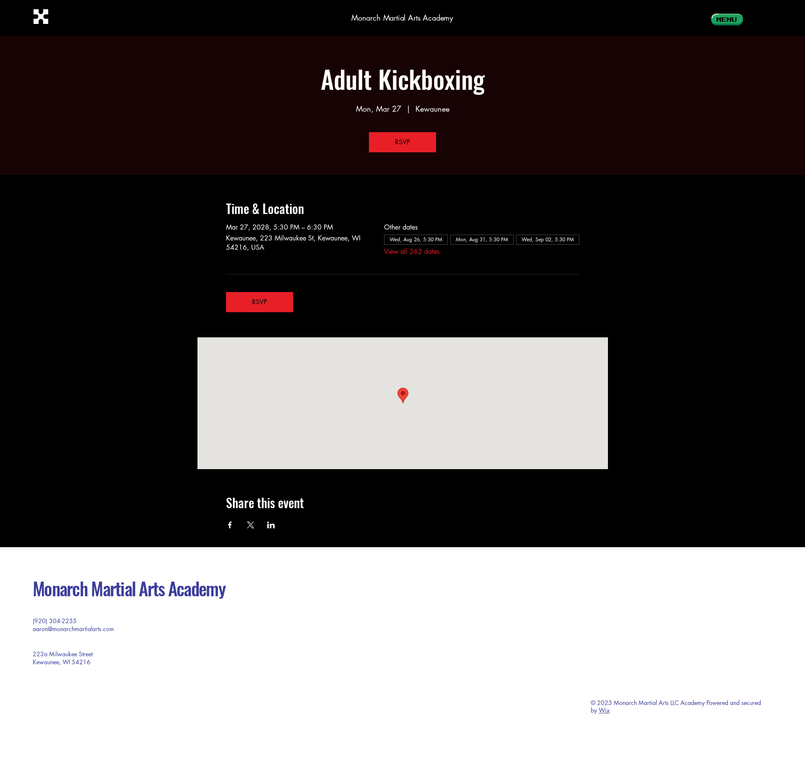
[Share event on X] (250, 525)
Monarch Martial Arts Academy (402, 18)
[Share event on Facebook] (230, 525)
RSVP (402, 142)
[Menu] (726, 17)
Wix (604, 710)
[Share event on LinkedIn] (271, 525)
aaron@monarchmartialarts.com (73, 629)
